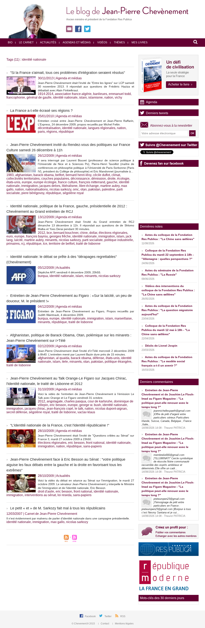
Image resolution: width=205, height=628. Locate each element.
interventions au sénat (40, 495)
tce (45, 243)
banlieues (100, 94)
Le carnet (26, 42)
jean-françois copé (60, 408)
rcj (23, 243)
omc (76, 189)
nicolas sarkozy (60, 189)
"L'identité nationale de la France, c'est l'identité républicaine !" (59, 425)
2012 (41, 232)
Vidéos (101, 42)
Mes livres (139, 42)
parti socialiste (92, 240)
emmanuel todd (120, 94)
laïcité (18, 240)
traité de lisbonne (88, 243)
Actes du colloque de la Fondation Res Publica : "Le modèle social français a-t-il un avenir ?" (167, 361)
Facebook (90, 616)
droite (112, 178)
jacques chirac (35, 408)
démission (98, 178)
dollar (93, 232)
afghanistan (23, 175)
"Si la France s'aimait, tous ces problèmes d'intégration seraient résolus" (67, 73)
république (66, 131)
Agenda (151, 102)
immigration (29, 185)
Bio (10, 42)
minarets (51, 240)
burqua (43, 276)
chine (84, 232)
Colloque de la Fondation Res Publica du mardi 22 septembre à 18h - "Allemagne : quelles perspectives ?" (168, 255)
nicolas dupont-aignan (111, 408)
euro (9, 236)
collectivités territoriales (23, 178)
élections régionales (113, 232)
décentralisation (49, 128)
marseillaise (123, 318)
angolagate (55, 401)
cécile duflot (101, 175)
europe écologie (44, 182)
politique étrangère (118, 361)
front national (95, 442)
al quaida (62, 358)
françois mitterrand (92, 182)
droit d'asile (46, 491)
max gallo (57, 522)
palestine (108, 189)
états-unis (13, 182)
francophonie (15, 97)
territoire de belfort (61, 243)
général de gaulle (39, 97)
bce (49, 232)
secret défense (16, 412)
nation (108, 97)
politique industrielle (118, 240)
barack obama (43, 175)
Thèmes (119, 42)
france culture (67, 182)
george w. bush (90, 405)
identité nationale (65, 97)
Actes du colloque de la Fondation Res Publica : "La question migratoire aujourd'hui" (167, 310)
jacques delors (49, 185)
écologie (123, 178)
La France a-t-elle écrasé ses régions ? (41, 111)
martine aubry (110, 185)
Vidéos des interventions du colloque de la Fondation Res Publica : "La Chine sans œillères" (168, 290)
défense (98, 358)
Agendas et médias (76, 42)
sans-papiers (92, 446)
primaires (13, 243)
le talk (79, 408)
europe (27, 182)
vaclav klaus (86, 412)
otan (83, 189)
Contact (105, 623)
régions (51, 131)
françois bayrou (37, 236)
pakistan (94, 189)
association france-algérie (73, 94)
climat (116, 175)
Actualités (47, 42)
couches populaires (55, 178)
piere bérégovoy (32, 193)
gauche (112, 182)
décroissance (80, 178)
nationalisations (36, 189)
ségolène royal (73, 193)
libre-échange (89, 185)
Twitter (108, 616)
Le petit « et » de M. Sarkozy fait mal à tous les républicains (57, 508)
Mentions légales (124, 623)
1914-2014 (45, 94)
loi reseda (64, 495)
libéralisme (69, 185)
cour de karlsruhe (100, 401)
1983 (10, 175)
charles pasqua (75, 401)
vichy (118, 97)
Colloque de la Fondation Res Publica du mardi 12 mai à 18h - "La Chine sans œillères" (166, 330)
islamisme (95, 97)
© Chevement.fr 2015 (83, 623)
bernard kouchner (65, 232)
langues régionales (101, 128)
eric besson (58, 405)
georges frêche (60, 236)
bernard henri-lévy (78, 175)
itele (65, 361)
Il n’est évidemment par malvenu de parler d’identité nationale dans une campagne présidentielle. (68, 518)
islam (83, 97)
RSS (122, 616)
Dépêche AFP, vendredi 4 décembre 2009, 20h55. (69, 272)
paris (41, 131)
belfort (59, 175)
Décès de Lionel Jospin (161, 345)
